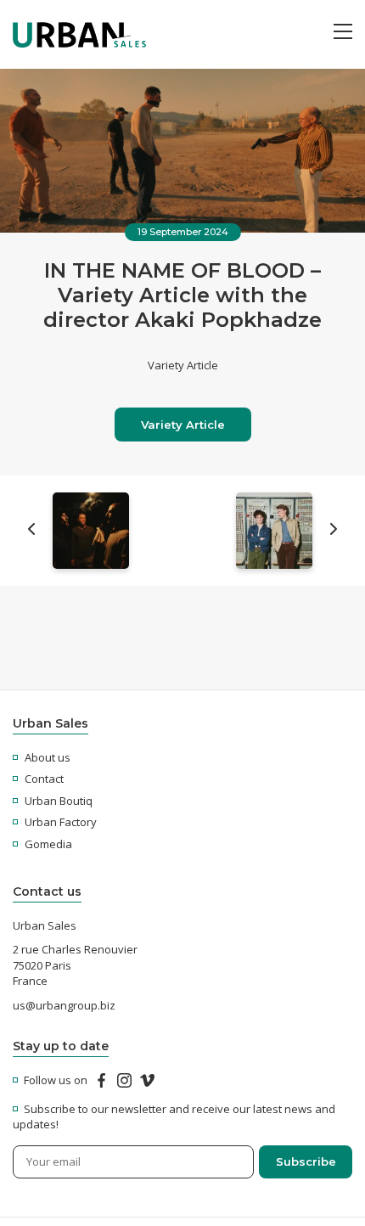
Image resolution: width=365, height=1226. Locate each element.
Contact (44, 778)
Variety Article (183, 424)
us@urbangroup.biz (64, 1005)
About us (47, 757)
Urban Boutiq (59, 800)
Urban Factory (61, 822)
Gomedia (48, 844)
